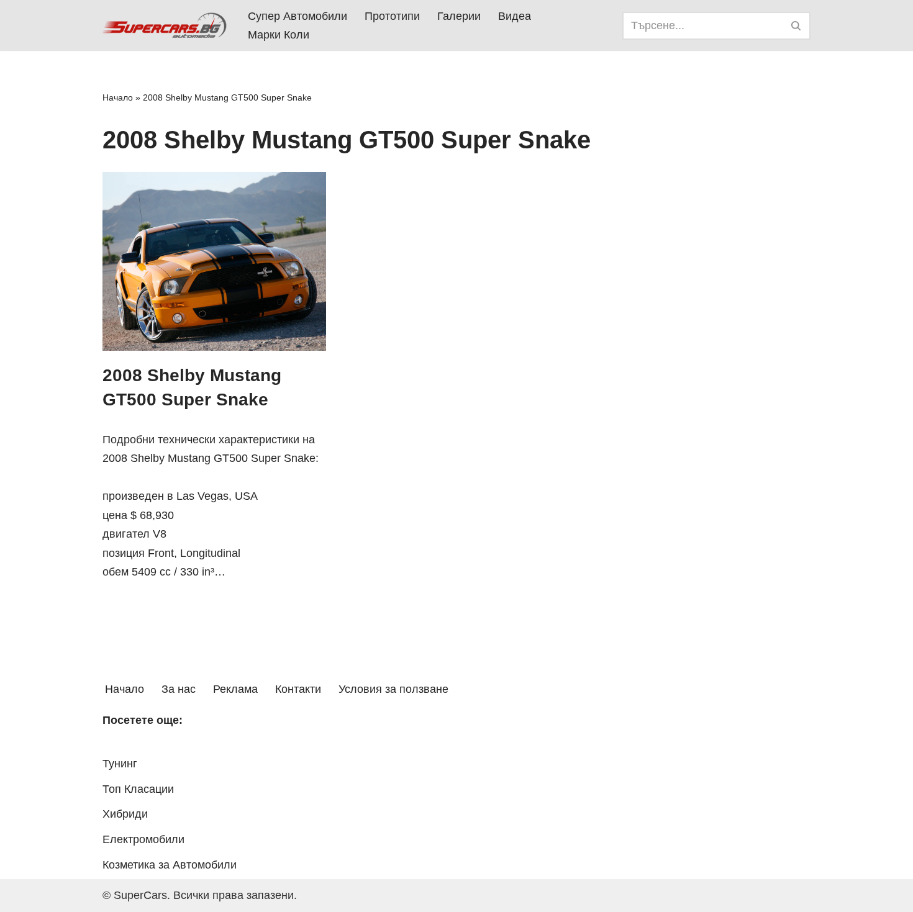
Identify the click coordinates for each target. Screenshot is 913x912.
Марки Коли (278, 35)
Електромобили (143, 839)
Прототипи (392, 16)
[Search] (797, 26)
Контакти (298, 689)
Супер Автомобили (297, 16)
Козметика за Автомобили (169, 865)
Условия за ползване (393, 689)
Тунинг (119, 763)
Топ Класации (138, 789)
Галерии (459, 16)
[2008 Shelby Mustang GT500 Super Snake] (214, 261)
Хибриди (125, 814)
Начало (117, 97)
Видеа (514, 16)
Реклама (235, 689)
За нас (178, 689)
